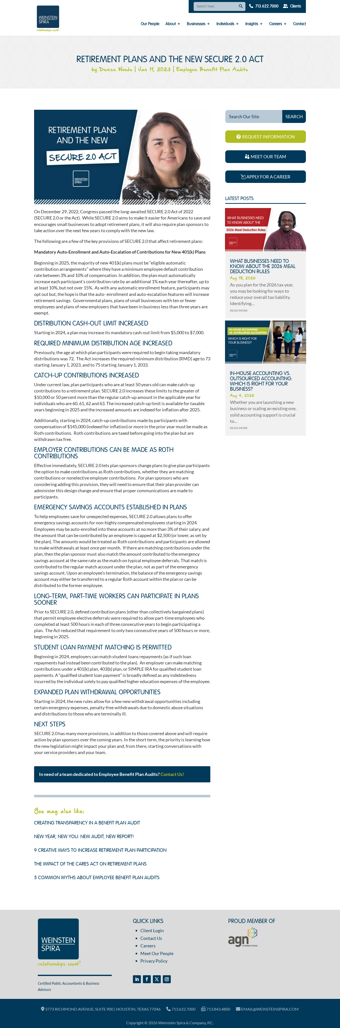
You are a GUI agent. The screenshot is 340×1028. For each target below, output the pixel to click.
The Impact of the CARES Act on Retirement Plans (90, 864)
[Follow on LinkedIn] (137, 979)
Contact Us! (172, 774)
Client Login (152, 930)
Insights (251, 24)
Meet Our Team (268, 156)
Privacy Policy (154, 961)
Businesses (196, 24)
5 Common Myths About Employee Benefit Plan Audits (97, 877)
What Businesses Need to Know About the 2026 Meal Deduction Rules (262, 266)
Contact (299, 24)
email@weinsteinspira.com (269, 1009)
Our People (150, 24)
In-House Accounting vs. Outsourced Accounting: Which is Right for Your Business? (261, 381)
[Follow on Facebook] (147, 979)
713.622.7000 (266, 6)
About (171, 24)
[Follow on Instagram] (167, 979)
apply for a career (268, 176)
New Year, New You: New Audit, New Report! (84, 836)
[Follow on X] (157, 979)
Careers (275, 24)
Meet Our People (156, 953)
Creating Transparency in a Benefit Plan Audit (87, 823)
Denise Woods (115, 69)
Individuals (225, 24)
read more (239, 310)
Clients (295, 6)
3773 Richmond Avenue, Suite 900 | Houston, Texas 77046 (102, 1009)
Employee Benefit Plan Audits (212, 69)
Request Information (268, 136)
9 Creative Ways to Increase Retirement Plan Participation (100, 850)
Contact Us (151, 938)
